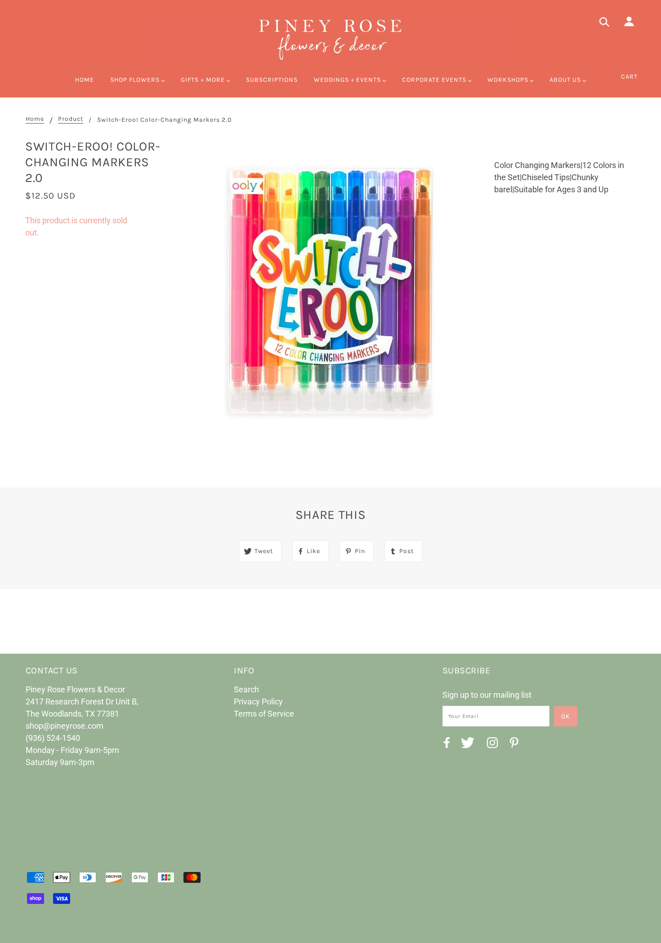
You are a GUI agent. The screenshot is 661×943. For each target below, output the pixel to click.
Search (246, 689)
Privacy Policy (258, 701)
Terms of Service (264, 713)
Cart (629, 76)
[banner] (330, 38)
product (70, 119)
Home (35, 119)
